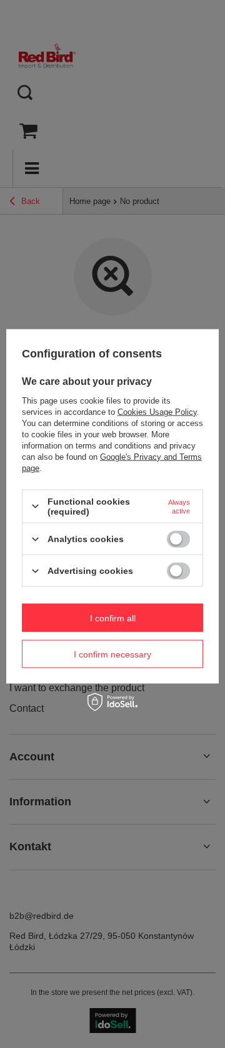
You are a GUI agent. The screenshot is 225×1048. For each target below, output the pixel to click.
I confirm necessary (112, 654)
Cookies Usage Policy (157, 411)
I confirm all (113, 618)
